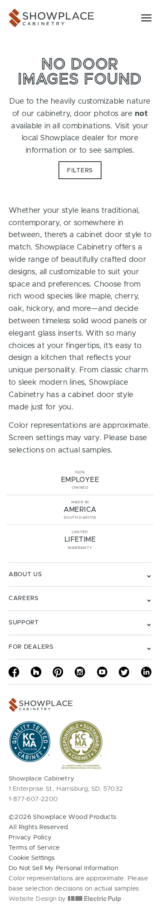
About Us (25, 574)
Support (24, 623)
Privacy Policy (30, 837)
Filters (80, 171)
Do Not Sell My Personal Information (63, 868)
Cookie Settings (32, 858)
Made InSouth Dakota (80, 509)
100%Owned (80, 480)
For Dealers (31, 647)
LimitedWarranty (80, 539)
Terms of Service (34, 847)
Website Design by (38, 899)
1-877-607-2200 (33, 799)
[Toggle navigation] (146, 18)
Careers (24, 598)
